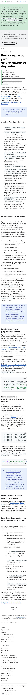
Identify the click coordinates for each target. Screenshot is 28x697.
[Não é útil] (10, 52)
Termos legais (22, 686)
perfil (2, 505)
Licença (4, 688)
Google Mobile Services (6, 675)
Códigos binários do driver (7, 641)
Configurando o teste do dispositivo (11, 603)
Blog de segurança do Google (8, 655)
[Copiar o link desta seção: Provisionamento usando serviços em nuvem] (19, 498)
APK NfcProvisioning (10, 95)
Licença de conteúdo (20, 617)
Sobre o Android (5, 686)
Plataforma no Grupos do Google (9, 657)
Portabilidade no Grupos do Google (9, 662)
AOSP (2, 48)
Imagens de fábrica (5, 639)
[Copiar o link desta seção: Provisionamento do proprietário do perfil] (21, 332)
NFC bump (13, 417)
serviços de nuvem (19, 405)
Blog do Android (5, 652)
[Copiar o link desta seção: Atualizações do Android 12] (2, 125)
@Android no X (4, 648)
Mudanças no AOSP (11, 25)
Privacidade (10, 688)
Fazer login (23, 1)
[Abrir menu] (2, 2)
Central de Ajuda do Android (8, 668)
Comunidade (14, 686)
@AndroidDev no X (5, 650)
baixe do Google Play (13, 347)
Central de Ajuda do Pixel (7, 671)
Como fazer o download (7, 634)
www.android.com (5, 673)
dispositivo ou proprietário (17, 503)
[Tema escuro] (24, 378)
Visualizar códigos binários (7, 637)
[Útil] (8, 52)
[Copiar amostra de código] (26, 378)
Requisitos (3, 632)
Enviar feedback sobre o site (9, 690)
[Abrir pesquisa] (15, 2)
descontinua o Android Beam (13, 472)
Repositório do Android (6, 630)
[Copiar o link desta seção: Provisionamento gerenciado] (2, 219)
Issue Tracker (4, 680)
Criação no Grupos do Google (8, 660)
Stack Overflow (5, 678)
